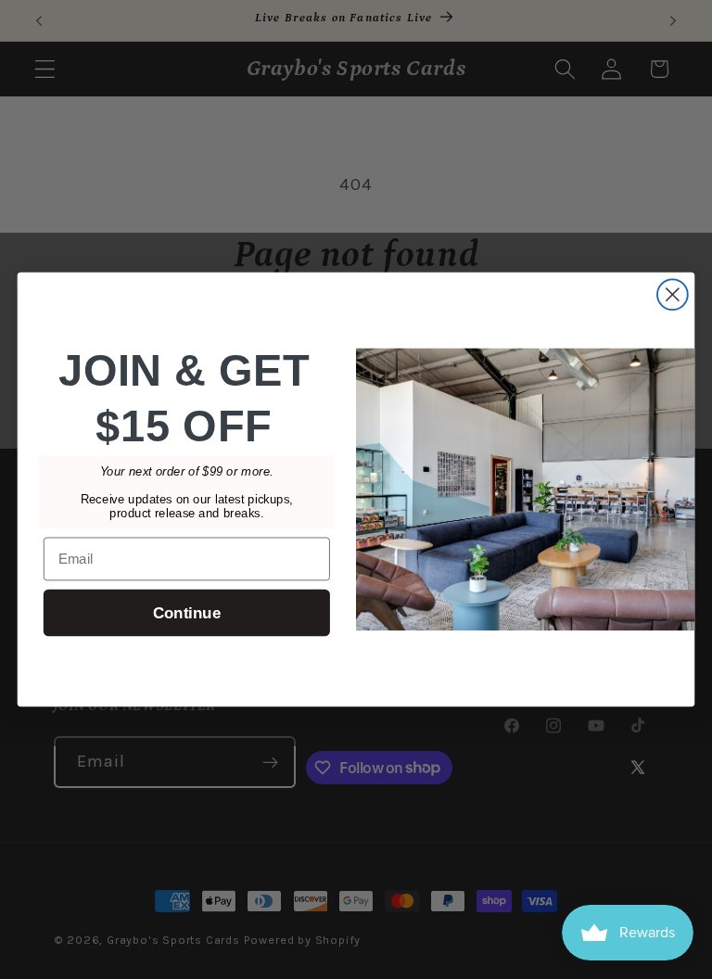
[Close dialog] (672, 294)
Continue (187, 613)
